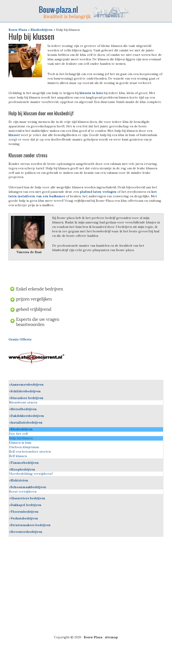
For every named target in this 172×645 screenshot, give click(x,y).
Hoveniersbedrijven (26, 532)
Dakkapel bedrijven (26, 505)
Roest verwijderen (23, 492)
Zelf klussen (18, 456)
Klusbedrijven (41, 30)
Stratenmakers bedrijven (31, 525)
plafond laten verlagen (97, 192)
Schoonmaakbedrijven (28, 487)
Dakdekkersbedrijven (27, 416)
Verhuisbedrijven (24, 518)
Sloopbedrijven (23, 469)
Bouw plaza (86, 12)
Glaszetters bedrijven (28, 498)
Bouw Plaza (18, 30)
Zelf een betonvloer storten (30, 452)
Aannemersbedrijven (27, 384)
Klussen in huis (20, 443)
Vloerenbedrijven (25, 512)
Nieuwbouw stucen (23, 402)
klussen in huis (91, 93)
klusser (14, 135)
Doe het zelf (18, 434)
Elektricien (19, 480)
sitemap (111, 637)
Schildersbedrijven (26, 391)
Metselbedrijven (24, 409)
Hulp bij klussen (21, 438)
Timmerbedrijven (25, 463)
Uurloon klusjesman (24, 447)
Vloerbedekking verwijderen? (31, 474)
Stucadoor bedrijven (27, 398)
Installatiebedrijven (27, 422)
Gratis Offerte (20, 339)
